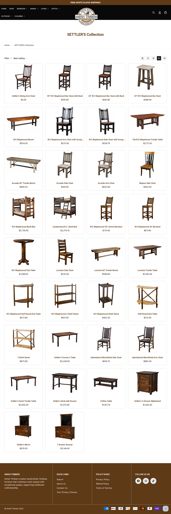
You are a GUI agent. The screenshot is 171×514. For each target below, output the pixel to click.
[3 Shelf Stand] (24, 339)
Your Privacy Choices (67, 492)
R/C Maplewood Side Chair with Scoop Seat (106, 139)
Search (60, 479)
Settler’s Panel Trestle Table (23, 401)
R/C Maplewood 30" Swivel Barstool (106, 227)
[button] (165, 12)
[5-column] (164, 58)
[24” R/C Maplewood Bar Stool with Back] (106, 77)
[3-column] (153, 58)
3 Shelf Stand (24, 357)
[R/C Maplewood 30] (106, 208)
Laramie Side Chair (64, 270)
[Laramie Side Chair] (65, 252)
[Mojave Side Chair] (147, 165)
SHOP (11, 9)
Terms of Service (104, 488)
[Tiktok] (153, 481)
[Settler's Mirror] (24, 426)
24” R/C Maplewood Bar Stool (147, 96)
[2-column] (148, 58)
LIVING (44, 9)
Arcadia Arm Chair (106, 183)
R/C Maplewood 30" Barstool (147, 227)
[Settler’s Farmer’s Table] (65, 339)
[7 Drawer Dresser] (65, 426)
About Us (61, 483)
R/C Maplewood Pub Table (23, 270)
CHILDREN (19, 16)
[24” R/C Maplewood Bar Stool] (147, 77)
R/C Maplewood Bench (23, 139)
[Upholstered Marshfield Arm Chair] (147, 339)
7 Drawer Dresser (65, 444)
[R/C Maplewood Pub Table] (24, 252)
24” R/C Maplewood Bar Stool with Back (106, 96)
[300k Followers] (138, 481)
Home (7, 45)
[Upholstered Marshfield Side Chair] (106, 339)
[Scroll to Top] (166, 500)
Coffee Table (106, 401)
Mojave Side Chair (147, 183)
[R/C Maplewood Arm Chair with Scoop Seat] (65, 121)
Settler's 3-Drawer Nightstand (147, 401)
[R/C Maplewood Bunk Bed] (24, 208)
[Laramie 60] (106, 252)
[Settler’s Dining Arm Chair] (24, 77)
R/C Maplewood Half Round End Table (24, 314)
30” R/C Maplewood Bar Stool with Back (65, 96)
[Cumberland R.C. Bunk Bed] (65, 208)
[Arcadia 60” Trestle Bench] (24, 165)
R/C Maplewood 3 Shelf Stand (64, 314)
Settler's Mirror (23, 444)
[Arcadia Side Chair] (65, 165)
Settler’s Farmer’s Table (65, 357)
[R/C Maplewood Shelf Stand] (106, 295)
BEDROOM (21, 9)
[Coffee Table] (106, 383)
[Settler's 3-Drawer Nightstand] (147, 383)
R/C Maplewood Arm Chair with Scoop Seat (65, 139)
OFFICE (55, 9)
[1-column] (142, 58)
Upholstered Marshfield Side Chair (106, 357)
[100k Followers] (146, 481)
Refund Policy (102, 483)
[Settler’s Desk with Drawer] (65, 383)
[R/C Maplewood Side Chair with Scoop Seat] (106, 121)
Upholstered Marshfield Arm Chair (147, 357)
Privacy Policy (102, 479)
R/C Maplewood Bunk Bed (23, 227)
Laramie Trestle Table (147, 270)
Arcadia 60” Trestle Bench (23, 183)
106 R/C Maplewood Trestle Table (147, 139)
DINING (33, 9)
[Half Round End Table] (147, 295)
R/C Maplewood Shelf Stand (106, 314)
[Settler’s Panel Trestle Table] (24, 383)
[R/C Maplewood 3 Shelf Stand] (65, 295)
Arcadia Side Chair (64, 183)
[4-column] (159, 58)
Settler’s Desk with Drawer (65, 401)
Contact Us (62, 488)
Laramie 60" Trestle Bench (106, 270)
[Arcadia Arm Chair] (106, 165)
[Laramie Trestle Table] (147, 252)
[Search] (153, 12)
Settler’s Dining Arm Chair (23, 96)
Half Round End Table (147, 314)
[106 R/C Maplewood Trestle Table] (147, 121)
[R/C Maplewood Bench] (24, 121)
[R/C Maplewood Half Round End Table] (24, 295)
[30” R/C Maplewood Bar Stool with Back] (65, 77)
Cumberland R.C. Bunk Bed (65, 227)
